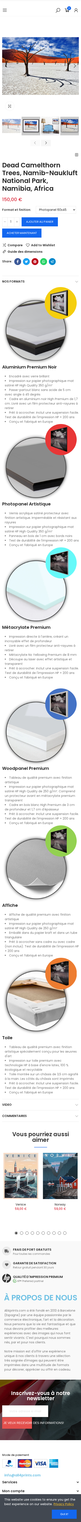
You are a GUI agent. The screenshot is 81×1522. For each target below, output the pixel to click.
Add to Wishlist (43, 245)
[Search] (58, 10)
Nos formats (13, 281)
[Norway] (60, 1176)
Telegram (52, 261)
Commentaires (14, 1116)
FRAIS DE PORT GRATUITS (32, 1249)
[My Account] (76, 10)
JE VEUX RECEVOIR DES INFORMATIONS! (17, 1423)
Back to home (77, 155)
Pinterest (35, 261)
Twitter (26, 261)
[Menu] (4, 10)
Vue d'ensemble (28, 1177)
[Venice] (21, 1176)
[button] (6, 66)
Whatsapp (43, 261)
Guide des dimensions (25, 251)
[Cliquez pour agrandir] (9, 106)
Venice (21, 1204)
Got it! (64, 1514)
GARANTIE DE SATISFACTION (34, 1263)
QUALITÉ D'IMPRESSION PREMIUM (38, 1277)
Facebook (17, 261)
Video (7, 1105)
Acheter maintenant (22, 233)
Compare (15, 245)
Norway (60, 1204)
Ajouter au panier (39, 222)
